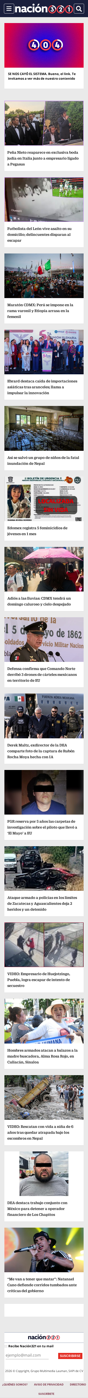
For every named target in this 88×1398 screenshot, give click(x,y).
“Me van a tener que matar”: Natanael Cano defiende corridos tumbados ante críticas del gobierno (42, 1285)
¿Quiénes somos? (15, 1384)
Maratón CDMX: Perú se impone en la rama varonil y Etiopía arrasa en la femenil (40, 311)
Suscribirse (70, 1356)
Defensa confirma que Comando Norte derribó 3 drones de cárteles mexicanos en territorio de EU (42, 674)
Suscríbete (46, 1394)
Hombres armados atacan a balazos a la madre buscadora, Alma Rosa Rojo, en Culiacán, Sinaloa (42, 1056)
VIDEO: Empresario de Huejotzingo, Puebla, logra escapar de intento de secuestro (38, 980)
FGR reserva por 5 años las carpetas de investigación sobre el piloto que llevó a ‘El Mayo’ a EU (42, 827)
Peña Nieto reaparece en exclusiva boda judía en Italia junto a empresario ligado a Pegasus (43, 158)
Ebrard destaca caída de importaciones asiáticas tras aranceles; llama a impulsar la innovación (42, 387)
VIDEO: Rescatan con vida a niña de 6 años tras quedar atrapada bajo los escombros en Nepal (40, 1132)
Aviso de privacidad (49, 1384)
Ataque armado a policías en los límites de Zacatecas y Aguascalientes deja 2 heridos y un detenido (42, 903)
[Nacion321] (44, 8)
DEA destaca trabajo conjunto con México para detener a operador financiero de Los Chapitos (37, 1209)
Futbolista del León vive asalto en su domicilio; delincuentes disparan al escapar (39, 234)
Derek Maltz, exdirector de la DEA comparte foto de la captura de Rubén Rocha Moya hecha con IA (41, 751)
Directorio (78, 1384)
